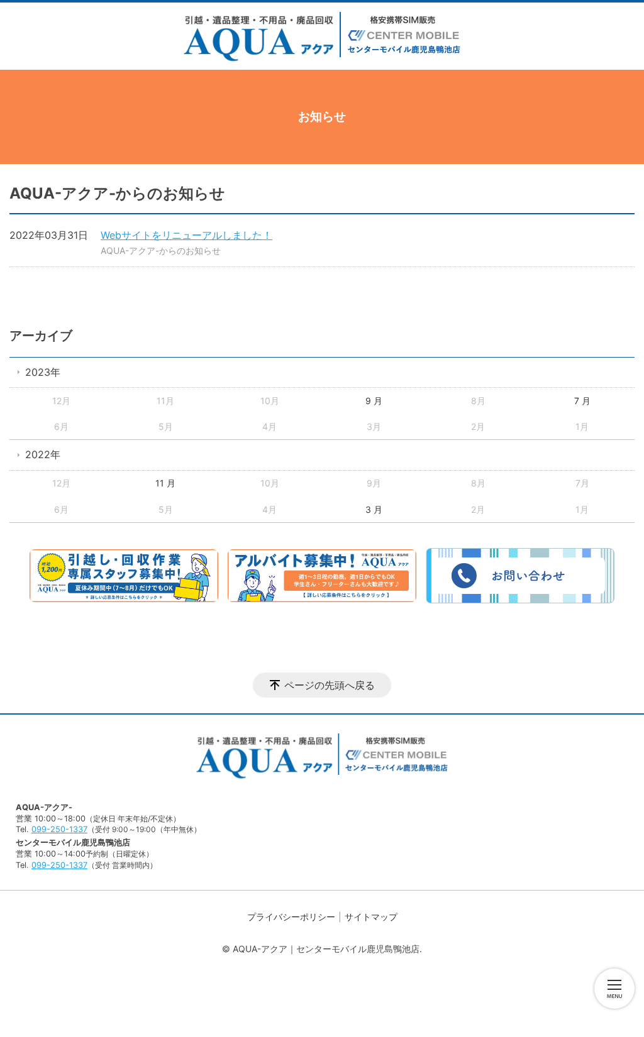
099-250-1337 (59, 829)
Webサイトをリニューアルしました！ (186, 235)
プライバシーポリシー (291, 916)
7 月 (582, 400)
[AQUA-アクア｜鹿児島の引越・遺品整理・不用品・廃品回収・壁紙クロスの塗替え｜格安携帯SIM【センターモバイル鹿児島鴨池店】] (322, 37)
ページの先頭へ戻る (329, 685)
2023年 (42, 372)
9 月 (373, 400)
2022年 (42, 454)
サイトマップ (371, 916)
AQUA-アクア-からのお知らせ (161, 250)
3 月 (373, 509)
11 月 (165, 483)
